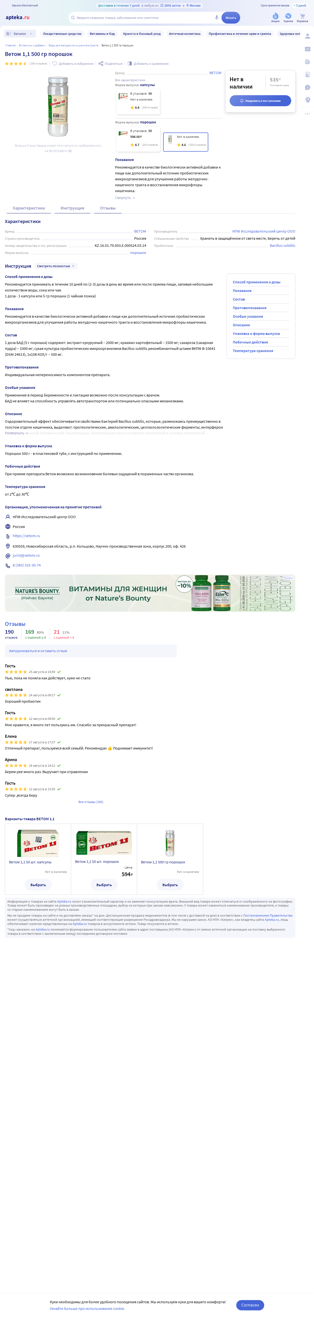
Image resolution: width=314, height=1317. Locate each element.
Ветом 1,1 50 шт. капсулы (30, 861)
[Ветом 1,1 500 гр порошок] (186, 142)
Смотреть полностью (53, 266)
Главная (10, 45)
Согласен (250, 1305)
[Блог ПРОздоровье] (307, 61)
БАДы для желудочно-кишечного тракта (73, 45)
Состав (239, 299)
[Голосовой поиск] (217, 18)
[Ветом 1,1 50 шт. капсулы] (138, 102)
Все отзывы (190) (90, 802)
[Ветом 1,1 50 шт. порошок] (138, 139)
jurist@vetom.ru (26, 555)
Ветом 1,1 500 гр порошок (163, 861)
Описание (241, 324)
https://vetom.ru (26, 535)
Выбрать (38, 884)
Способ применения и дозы (256, 281)
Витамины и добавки (32, 45)
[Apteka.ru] (21, 18)
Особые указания (248, 316)
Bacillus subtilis (282, 245)
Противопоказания (249, 307)
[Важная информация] (307, 87)
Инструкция (72, 208)
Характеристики (29, 208)
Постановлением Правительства (267, 915)
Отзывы (108, 208)
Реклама (288, 578)
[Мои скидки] (307, 49)
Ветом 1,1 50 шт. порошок (97, 861)
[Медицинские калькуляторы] (307, 74)
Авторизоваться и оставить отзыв (38, 650)
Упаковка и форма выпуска (256, 333)
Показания (242, 290)
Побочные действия (250, 342)
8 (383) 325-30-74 (27, 565)
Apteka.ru (64, 901)
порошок (138, 252)
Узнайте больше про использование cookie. (87, 1308)
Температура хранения (253, 350)
